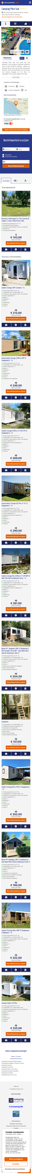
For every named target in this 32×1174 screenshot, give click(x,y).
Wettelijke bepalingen (16, 1123)
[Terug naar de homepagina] (10, 2)
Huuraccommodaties (11, 156)
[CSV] (16, 1100)
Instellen (16, 1164)
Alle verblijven (6, 181)
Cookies (16, 1128)
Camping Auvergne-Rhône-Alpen (11, 1061)
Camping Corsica (6, 1065)
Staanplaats (8, 155)
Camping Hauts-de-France (9, 1069)
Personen (5, 158)
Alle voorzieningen (10, 95)
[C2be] (16, 1107)
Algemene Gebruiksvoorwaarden (16, 1126)
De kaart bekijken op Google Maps (12, 17)
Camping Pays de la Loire (9, 1075)
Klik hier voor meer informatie (13, 1152)
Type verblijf (7, 152)
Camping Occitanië (7, 1073)
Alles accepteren (16, 1159)
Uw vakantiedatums (9, 146)
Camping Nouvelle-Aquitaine (9, 1071)
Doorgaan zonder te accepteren (15, 1169)
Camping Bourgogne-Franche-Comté (12, 1063)
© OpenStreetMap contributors (13, 115)
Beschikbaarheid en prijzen (16, 243)
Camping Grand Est (7, 1067)
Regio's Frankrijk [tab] (16, 1056)
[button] (16, 103)
